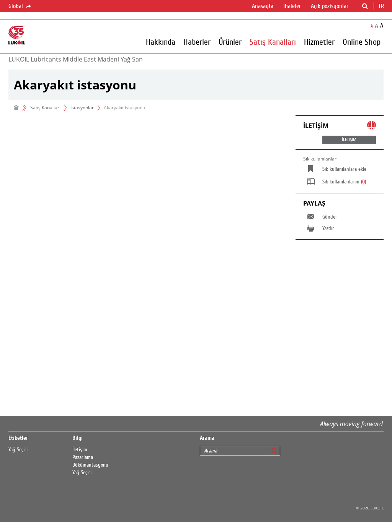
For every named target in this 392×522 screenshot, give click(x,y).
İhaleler (292, 6)
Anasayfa (262, 6)
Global (16, 6)
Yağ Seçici (18, 450)
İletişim (79, 450)
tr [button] (381, 6)
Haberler (197, 41)
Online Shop (362, 41)
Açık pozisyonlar (329, 6)
